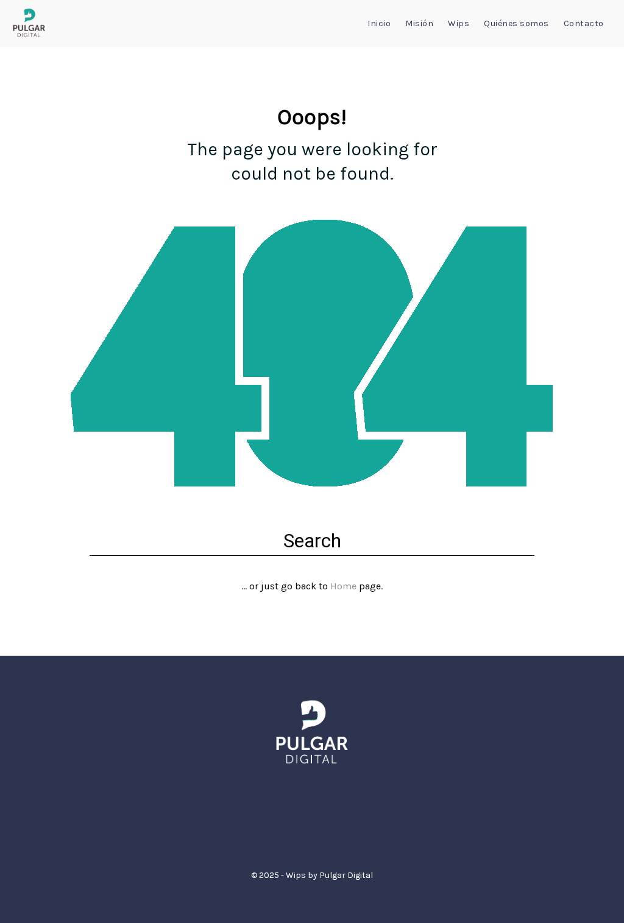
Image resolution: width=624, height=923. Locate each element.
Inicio (379, 23)
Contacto (584, 23)
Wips (458, 23)
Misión (419, 23)
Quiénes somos (516, 23)
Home (343, 586)
